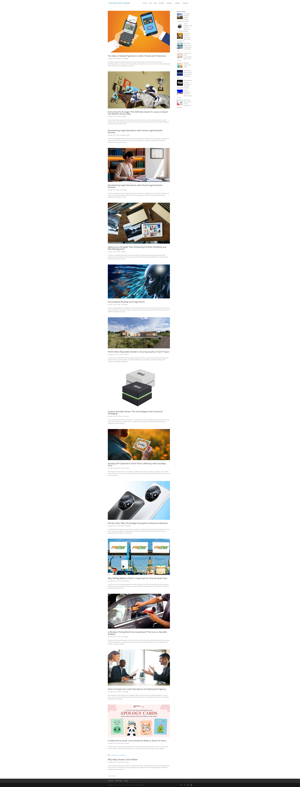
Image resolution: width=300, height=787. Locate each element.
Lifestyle (177, 3)
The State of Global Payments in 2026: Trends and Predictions (137, 55)
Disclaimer (110, 780)
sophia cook (112, 354)
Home (150, 3)
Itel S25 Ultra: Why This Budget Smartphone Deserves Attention (138, 523)
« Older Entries (112, 776)
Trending (185, 3)
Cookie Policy (118, 780)
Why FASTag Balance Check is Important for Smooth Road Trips (137, 578)
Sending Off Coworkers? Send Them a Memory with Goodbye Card (137, 464)
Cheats (155, 3)
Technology (125, 58)
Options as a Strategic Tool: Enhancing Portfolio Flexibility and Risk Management (137, 248)
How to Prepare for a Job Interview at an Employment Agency (137, 689)
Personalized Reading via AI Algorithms (126, 301)
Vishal (110, 304)
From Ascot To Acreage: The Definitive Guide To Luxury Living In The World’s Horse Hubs (138, 112)
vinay (110, 135)
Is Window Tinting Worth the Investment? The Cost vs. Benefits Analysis (137, 633)
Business (169, 3)
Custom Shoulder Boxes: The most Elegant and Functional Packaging (135, 412)
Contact (145, 3)
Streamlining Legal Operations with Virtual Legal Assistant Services (135, 131)
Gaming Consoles (125, 135)
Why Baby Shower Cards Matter (123, 759)
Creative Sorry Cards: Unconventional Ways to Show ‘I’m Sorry (137, 740)
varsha (111, 58)
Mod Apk (161, 3)
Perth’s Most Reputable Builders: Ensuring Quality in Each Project (138, 351)
